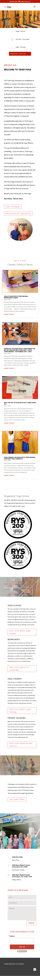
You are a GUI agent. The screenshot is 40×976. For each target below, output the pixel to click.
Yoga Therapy (21, 47)
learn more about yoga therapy (20, 710)
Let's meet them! (17, 799)
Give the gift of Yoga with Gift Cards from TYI (20, 403)
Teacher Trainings (22, 39)
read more (9, 314)
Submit (31, 923)
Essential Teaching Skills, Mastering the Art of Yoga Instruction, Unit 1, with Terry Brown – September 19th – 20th (19, 350)
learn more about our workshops (19, 668)
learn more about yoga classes (20, 632)
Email (12, 936)
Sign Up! (22, 947)
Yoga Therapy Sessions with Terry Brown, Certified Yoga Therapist (19, 458)
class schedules (13, 207)
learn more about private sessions (20, 744)
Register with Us (18, 54)
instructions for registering (18, 213)
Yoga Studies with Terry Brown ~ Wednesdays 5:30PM (16, 297)
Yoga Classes (20, 31)
